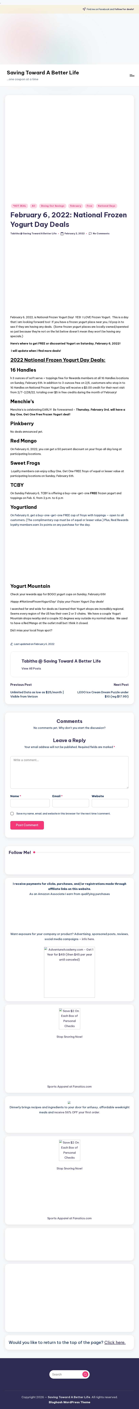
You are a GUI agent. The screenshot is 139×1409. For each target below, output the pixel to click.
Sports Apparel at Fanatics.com (69, 1086)
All (33, 206)
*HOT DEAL (19, 206)
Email (57, 796)
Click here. (115, 1342)
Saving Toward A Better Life (43, 72)
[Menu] (132, 75)
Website (98, 796)
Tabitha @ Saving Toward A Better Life (61, 661)
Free (89, 206)
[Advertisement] (69, 39)
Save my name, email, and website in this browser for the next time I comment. (63, 813)
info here (88, 939)
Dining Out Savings (52, 206)
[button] (31, 668)
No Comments (101, 233)
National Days (106, 206)
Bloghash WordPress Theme (69, 1402)
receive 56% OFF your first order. (77, 1112)
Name (15, 796)
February (75, 206)
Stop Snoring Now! (69, 1037)
